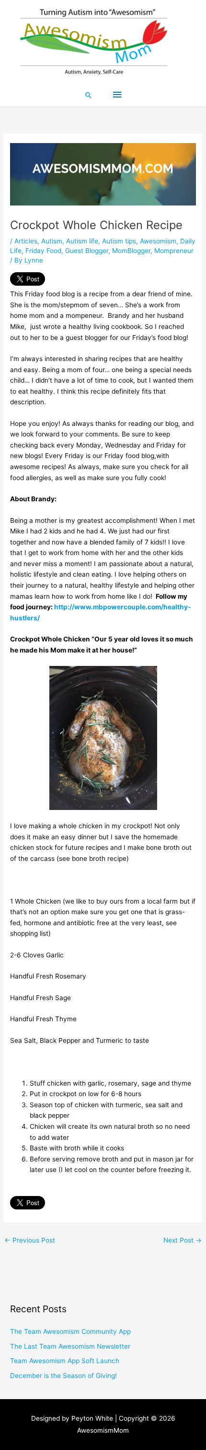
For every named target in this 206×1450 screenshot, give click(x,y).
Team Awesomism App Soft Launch (64, 1361)
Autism (51, 241)
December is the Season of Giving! (63, 1375)
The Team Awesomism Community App (70, 1331)
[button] (88, 95)
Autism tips (119, 241)
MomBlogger (131, 250)
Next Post (182, 1240)
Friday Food (43, 250)
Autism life (82, 241)
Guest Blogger (86, 250)
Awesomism (158, 241)
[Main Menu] (117, 95)
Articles (25, 241)
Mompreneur (174, 250)
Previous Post (29, 1240)
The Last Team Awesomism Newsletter (70, 1346)
